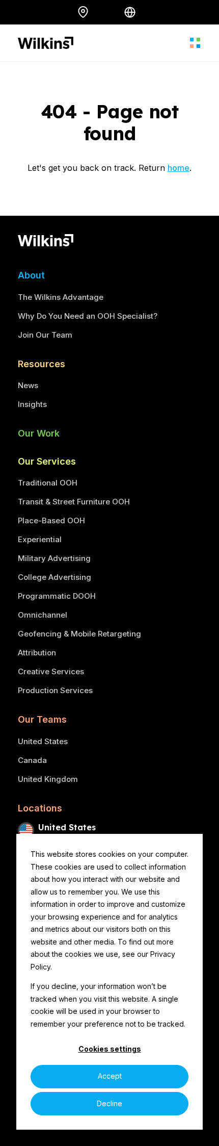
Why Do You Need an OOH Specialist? (87, 316)
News (28, 385)
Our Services (47, 461)
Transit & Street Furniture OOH (74, 501)
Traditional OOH (47, 483)
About (31, 275)
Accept (110, 1076)
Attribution (37, 652)
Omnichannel (42, 615)
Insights (32, 404)
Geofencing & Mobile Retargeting (79, 634)
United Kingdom (48, 779)
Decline (109, 1103)
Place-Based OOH (51, 520)
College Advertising (54, 577)
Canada (32, 760)
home (178, 168)
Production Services (55, 690)
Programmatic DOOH (57, 596)
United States (43, 741)
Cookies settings (109, 1049)
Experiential (40, 539)
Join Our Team (45, 335)
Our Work (39, 433)
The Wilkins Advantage (60, 297)
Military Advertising (54, 558)
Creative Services (51, 671)
